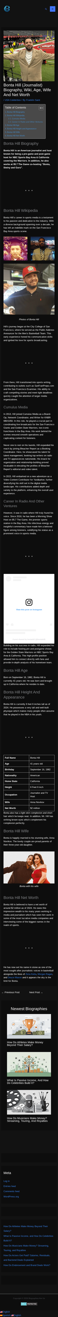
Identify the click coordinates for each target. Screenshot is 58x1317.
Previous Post (10, 992)
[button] (46, 9)
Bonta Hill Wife (13, 132)
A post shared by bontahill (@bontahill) (29, 639)
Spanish (6, 1315)
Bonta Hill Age (13, 125)
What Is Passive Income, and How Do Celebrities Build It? (27, 1081)
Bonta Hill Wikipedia (15, 115)
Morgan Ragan (45, 974)
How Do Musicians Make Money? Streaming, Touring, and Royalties (27, 1119)
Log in (7, 1181)
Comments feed (11, 1191)
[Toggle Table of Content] (40, 108)
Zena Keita (30, 974)
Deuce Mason (15, 977)
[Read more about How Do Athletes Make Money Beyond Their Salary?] (29, 1026)
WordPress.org (11, 1196)
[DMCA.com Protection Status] (29, 1304)
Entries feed (10, 1186)
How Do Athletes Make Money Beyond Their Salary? (25, 1043)
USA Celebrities (13, 100)
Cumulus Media (18, 119)
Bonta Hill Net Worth (16, 135)
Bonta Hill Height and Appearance (21, 128)
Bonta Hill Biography (16, 112)
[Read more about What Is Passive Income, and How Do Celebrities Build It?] (29, 1064)
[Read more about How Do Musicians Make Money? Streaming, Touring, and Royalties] (29, 1102)
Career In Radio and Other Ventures (27, 122)
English (6, 1312)
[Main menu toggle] (52, 9)
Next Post (36, 992)
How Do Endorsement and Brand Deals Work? (27, 1265)
